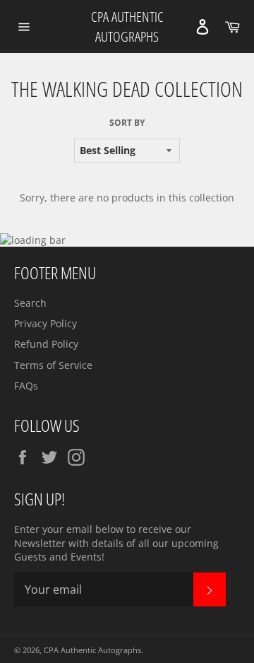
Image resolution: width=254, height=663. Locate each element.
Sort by (127, 123)
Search (30, 303)
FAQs (26, 385)
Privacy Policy (45, 323)
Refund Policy (46, 344)
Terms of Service (53, 365)
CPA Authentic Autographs (127, 26)
